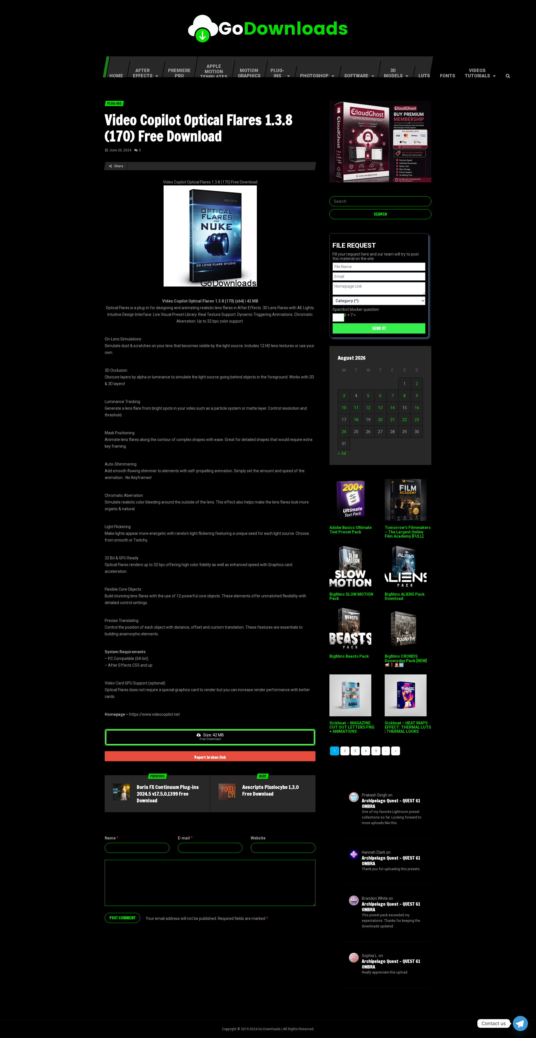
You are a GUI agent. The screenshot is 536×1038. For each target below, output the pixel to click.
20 (380, 419)
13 (380, 407)
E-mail (185, 838)
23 (417, 419)
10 (344, 407)
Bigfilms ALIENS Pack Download (405, 596)
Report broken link (210, 757)
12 (368, 407)
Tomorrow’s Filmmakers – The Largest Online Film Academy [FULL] (408, 531)
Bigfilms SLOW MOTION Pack (351, 596)
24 (344, 431)
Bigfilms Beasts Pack (349, 656)
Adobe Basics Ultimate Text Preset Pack (350, 529)
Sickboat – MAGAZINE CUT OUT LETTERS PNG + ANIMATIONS (351, 727)
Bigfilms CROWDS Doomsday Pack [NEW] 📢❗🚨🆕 (406, 660)
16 (417, 407)
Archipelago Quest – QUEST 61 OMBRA (391, 803)
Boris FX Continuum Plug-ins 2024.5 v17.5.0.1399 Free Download (168, 793)
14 (392, 407)
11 (356, 407)
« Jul (342, 453)
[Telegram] (520, 1023)
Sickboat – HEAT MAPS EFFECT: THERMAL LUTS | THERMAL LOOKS (408, 727)
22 (404, 419)
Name (111, 838)
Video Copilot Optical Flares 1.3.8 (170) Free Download (199, 128)
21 (392, 419)
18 (356, 419)
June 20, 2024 (120, 150)
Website (258, 838)
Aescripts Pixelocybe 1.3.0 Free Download (270, 790)
